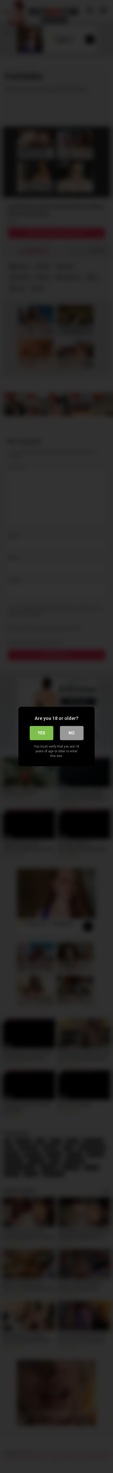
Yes (41, 732)
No (72, 732)
